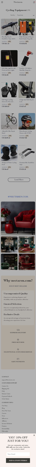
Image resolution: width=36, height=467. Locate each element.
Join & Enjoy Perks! (18, 460)
